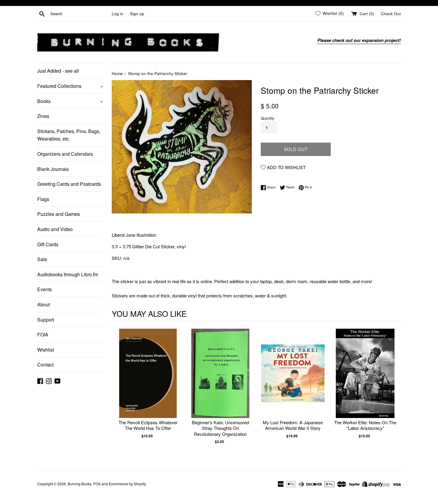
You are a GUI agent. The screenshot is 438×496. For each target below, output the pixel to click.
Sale (42, 259)
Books (70, 101)
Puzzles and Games (58, 213)
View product (148, 379)
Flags (43, 199)
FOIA (42, 334)
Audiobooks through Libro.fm (67, 274)
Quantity (267, 118)
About (43, 304)
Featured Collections (70, 85)
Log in (117, 13)
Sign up (137, 13)
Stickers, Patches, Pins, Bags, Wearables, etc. (68, 135)
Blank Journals (53, 169)
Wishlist (45, 349)
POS (97, 483)
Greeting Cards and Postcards (69, 183)
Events (44, 289)
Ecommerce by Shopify (127, 483)
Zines (43, 116)
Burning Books (79, 483)
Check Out (391, 13)
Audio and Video (55, 229)
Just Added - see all (58, 70)
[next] (395, 392)
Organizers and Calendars (65, 153)
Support (45, 319)
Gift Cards (47, 244)
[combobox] (80, 13)
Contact (45, 364)
